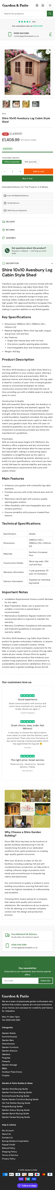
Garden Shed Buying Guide (15, 1089)
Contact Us (7, 1137)
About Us (6, 1134)
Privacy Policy (8, 1158)
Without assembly (11, 162)
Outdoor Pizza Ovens (12, 1072)
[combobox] (27, 13)
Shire (4, 114)
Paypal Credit (8, 1144)
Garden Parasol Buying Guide (16, 1117)
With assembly (31, 162)
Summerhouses (9, 1036)
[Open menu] (50, 5)
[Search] (50, 13)
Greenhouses (8, 1043)
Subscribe (45, 980)
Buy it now (28, 178)
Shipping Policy (9, 1151)
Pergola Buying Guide (12, 1106)
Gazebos (6, 1054)
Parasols (6, 1061)
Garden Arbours (9, 1050)
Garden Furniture (10, 1047)
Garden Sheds (9, 1033)
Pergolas (6, 1057)
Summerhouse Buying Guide (15, 1096)
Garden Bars (8, 1040)
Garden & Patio (31, 1170)
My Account (8, 1130)
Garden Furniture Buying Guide (17, 1092)
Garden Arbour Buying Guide (16, 1110)
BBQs (4, 1068)
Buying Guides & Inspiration (15, 1141)
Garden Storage (9, 1065)
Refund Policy (8, 1148)
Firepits (5, 1075)
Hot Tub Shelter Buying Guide (16, 1103)
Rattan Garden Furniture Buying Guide (20, 1099)
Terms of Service (10, 1155)
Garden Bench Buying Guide (15, 1113)
